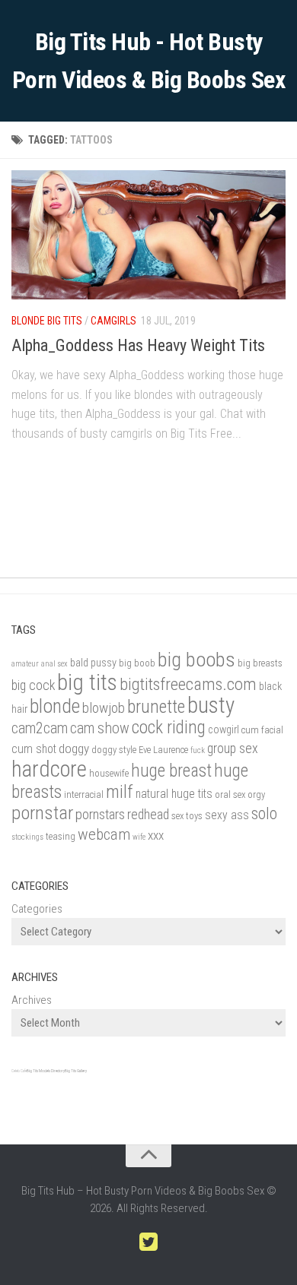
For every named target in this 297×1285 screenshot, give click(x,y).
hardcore (49, 769)
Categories (36, 909)
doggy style (113, 749)
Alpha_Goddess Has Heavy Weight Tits (138, 345)
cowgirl (223, 729)
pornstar (42, 813)
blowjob (103, 708)
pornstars (100, 814)
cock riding (169, 727)
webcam (104, 834)
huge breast (171, 771)
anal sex (54, 664)
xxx (156, 835)
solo (264, 813)
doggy (74, 748)
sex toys (187, 815)
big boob (137, 663)
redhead (148, 814)
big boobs (196, 659)
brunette (156, 706)
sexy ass (227, 815)
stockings (27, 837)
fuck (197, 750)
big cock (33, 685)
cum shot (33, 749)
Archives (31, 1000)
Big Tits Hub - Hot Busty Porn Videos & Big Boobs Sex (149, 60)
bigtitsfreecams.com (188, 684)
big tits (87, 682)
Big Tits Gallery (76, 1070)
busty (211, 705)
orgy (256, 794)
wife (139, 837)
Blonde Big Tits (46, 321)
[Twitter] (148, 1242)
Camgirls (113, 321)
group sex (232, 748)
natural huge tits (174, 794)
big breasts (260, 663)
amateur (25, 664)
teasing (60, 836)
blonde (55, 706)
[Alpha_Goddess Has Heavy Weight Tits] (148, 234)
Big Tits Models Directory (46, 1070)
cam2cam (39, 728)
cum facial (262, 730)
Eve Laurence (163, 749)
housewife (109, 773)
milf (119, 791)
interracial (84, 794)
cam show (99, 728)
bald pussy (93, 663)
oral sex (230, 794)
